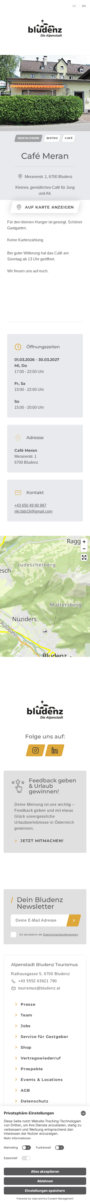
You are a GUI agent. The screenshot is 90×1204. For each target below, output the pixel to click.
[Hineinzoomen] (84, 541)
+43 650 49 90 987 (30, 505)
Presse (28, 1004)
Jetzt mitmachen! (42, 840)
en (84, 6)
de (74, 6)
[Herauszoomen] (84, 548)
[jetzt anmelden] (74, 920)
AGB (25, 1090)
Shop (26, 1047)
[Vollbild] (84, 557)
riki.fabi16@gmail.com (33, 511)
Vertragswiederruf (41, 1058)
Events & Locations (42, 1079)
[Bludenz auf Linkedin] (54, 750)
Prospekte (32, 1069)
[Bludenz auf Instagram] (35, 750)
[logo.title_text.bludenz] (45, 28)
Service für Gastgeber (44, 1036)
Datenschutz (34, 1101)
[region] (45, 631)
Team (26, 1015)
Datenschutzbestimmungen (60, 934)
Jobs (26, 1026)
